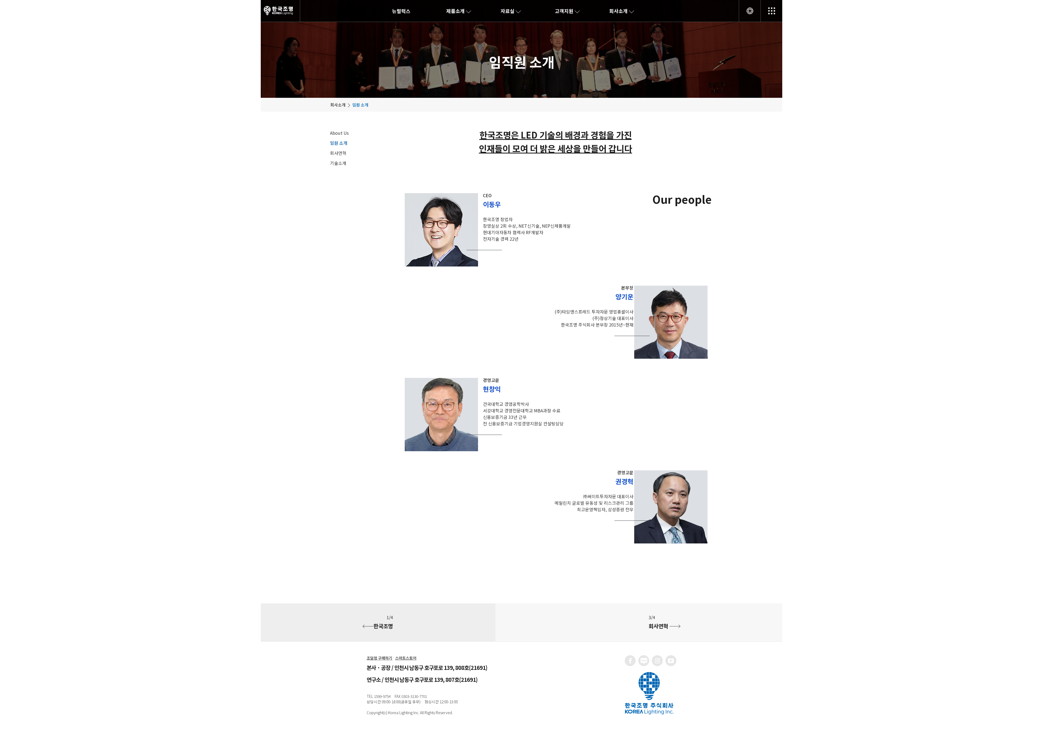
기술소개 (338, 163)
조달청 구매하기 (379, 658)
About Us (339, 133)
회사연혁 (338, 153)
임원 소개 (338, 143)
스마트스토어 (405, 658)
